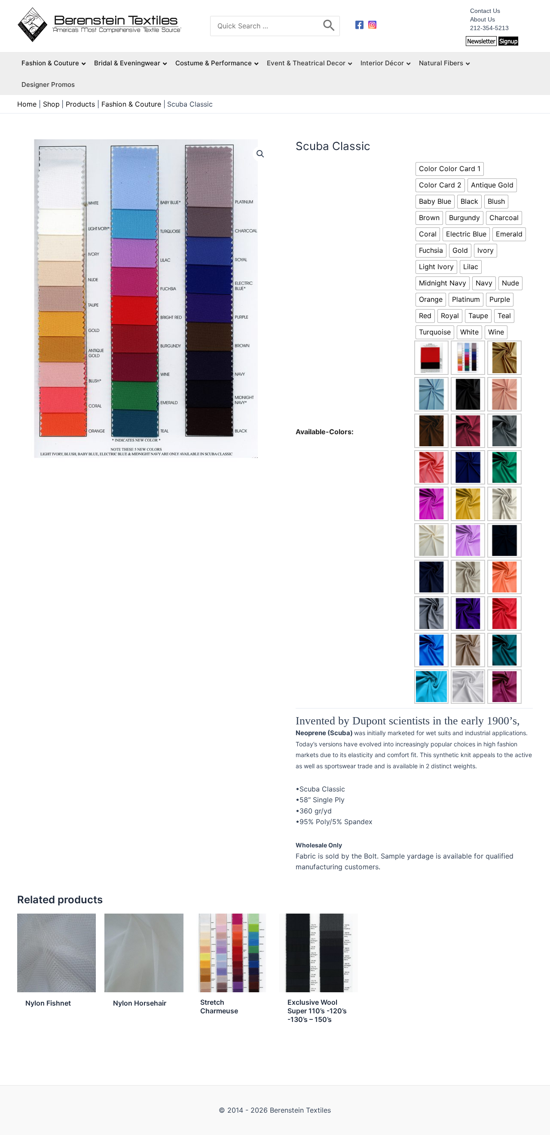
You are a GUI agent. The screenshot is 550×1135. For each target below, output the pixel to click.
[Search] (329, 26)
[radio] (449, 169)
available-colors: (325, 431)
